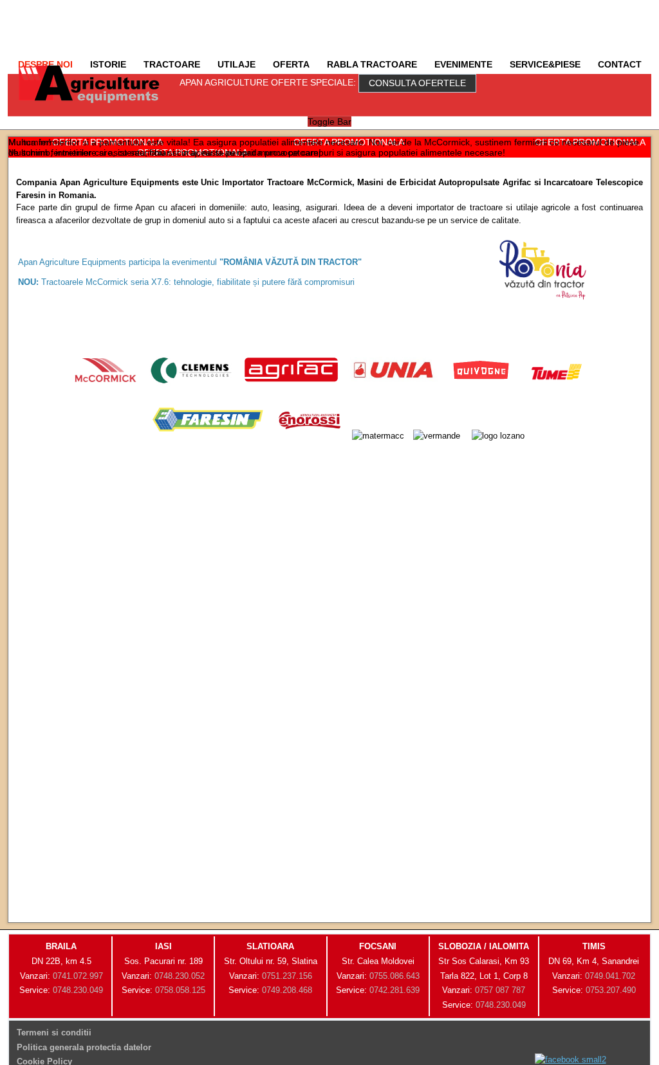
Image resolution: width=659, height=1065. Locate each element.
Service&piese (545, 64)
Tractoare (172, 64)
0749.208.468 (287, 990)
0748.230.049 (78, 990)
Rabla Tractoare (372, 64)
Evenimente (463, 64)
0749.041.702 (610, 976)
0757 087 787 (500, 990)
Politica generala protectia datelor (84, 1047)
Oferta (291, 64)
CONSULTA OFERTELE (417, 83)
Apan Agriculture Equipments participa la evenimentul (190, 262)
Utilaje (236, 64)
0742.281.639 (394, 990)
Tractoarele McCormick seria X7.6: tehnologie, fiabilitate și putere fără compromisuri (186, 282)
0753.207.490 (611, 990)
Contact (620, 64)
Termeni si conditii (54, 1032)
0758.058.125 (180, 990)
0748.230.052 (179, 976)
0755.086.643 (394, 976)
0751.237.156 (287, 976)
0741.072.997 (78, 976)
